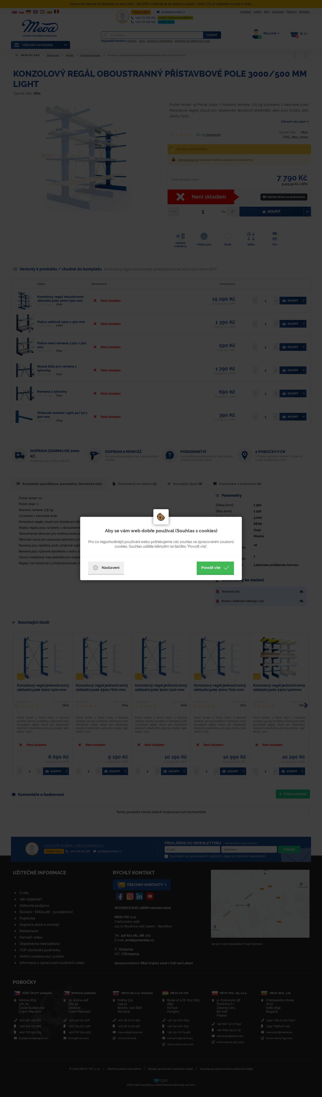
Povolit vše (210, 567)
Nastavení (110, 567)
